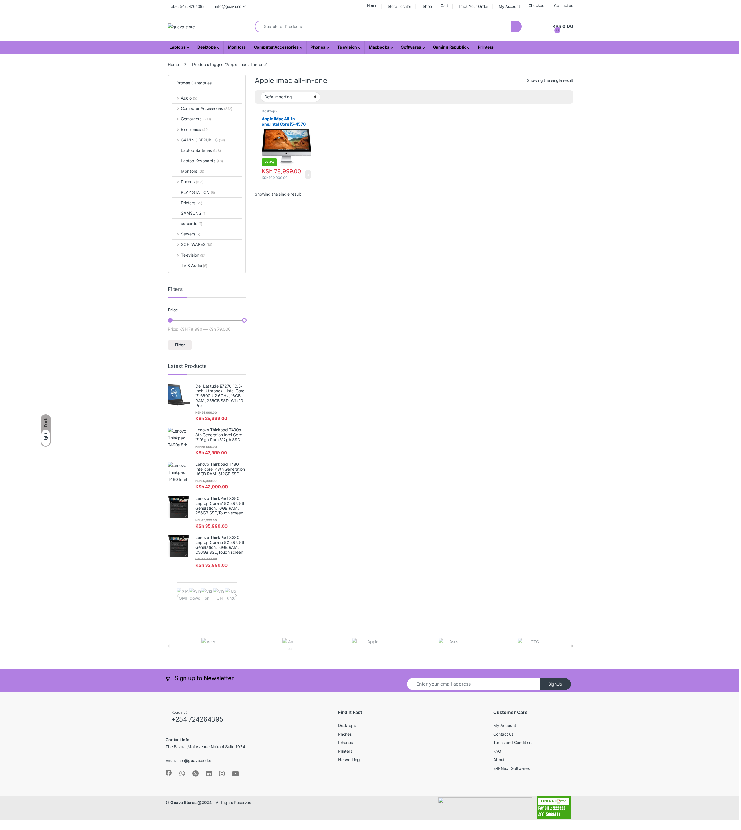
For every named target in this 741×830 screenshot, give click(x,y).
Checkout (537, 5)
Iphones (345, 742)
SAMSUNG (193, 213)
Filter (180, 344)
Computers (196, 118)
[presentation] (236, 596)
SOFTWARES (196, 244)
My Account (509, 6)
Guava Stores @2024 (191, 802)
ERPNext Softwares (511, 768)
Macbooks (379, 47)
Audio (189, 97)
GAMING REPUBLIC (203, 139)
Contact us (563, 5)
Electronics (195, 129)
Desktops (206, 47)
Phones (318, 47)
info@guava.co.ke (231, 6)
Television (347, 47)
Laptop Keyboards (202, 160)
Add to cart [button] (307, 174)
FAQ (497, 751)
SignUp (555, 684)
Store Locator (399, 6)
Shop (427, 6)
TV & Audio (194, 265)
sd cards (191, 223)
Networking (349, 759)
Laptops (178, 47)
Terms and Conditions (513, 742)
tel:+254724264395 (187, 6)
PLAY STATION (198, 192)
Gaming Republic (449, 47)
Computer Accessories (276, 47)
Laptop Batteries (201, 150)
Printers (486, 47)
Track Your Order (473, 6)
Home (372, 5)
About (499, 759)
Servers (190, 233)
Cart (444, 5)
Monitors (237, 47)
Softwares (411, 47)
